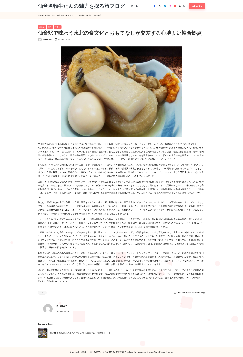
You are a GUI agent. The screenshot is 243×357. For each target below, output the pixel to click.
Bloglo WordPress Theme (160, 352)
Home (40, 15)
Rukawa (61, 306)
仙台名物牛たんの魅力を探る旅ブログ (81, 6)
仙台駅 (42, 27)
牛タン (57, 27)
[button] (197, 6)
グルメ (42, 292)
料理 (50, 27)
